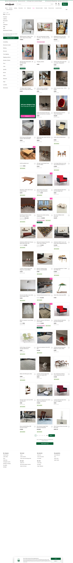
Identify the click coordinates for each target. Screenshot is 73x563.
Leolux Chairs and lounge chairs (25, 458)
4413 (47, 435)
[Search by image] (52, 4)
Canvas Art (39, 454)
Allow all (56, 558)
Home (4, 12)
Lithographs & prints (6, 461)
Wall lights (5, 466)
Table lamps (5, 460)
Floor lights (5, 465)
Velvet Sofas (56, 458)
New (7, 12)
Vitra (55, 456)
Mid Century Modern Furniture (25, 464)
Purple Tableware (40, 466)
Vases (4, 458)
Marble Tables (56, 460)
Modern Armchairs (23, 466)
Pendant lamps (5, 454)
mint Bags (39, 464)
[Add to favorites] (35, 37)
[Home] (9, 4)
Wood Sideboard (57, 454)
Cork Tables (39, 458)
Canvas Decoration (40, 456)
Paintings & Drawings (7, 463)
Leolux (21, 454)
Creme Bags (39, 462)
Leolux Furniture (23, 456)
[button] (55, 1)
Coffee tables (5, 456)
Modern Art (22, 462)
